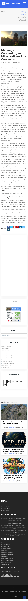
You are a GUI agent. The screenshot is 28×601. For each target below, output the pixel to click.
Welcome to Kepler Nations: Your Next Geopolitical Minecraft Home (13, 450)
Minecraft (4, 354)
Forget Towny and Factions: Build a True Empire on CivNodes (14, 534)
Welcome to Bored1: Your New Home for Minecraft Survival (14, 531)
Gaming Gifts (5, 350)
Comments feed (6, 508)
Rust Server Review (7, 361)
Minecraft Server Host (8, 356)
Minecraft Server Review (8, 358)
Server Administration (8, 363)
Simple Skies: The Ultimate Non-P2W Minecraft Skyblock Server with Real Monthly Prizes (13, 477)
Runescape (5, 359)
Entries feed (5, 507)
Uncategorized (6, 367)
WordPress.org (6, 510)
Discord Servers (6, 346)
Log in (4, 505)
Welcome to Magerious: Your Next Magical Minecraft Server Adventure (13, 423)
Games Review (6, 348)
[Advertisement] (14, 252)
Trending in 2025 (6, 365)
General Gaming (17, 62)
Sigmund (3, 64)
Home (23, 11)
